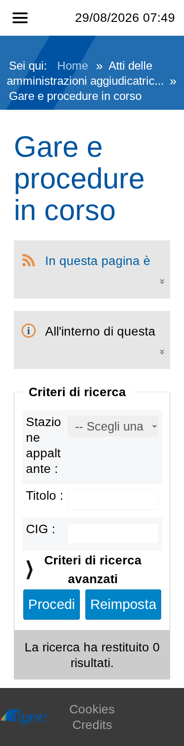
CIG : (40, 529)
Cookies (92, 709)
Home (72, 65)
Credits (92, 725)
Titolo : (44, 495)
